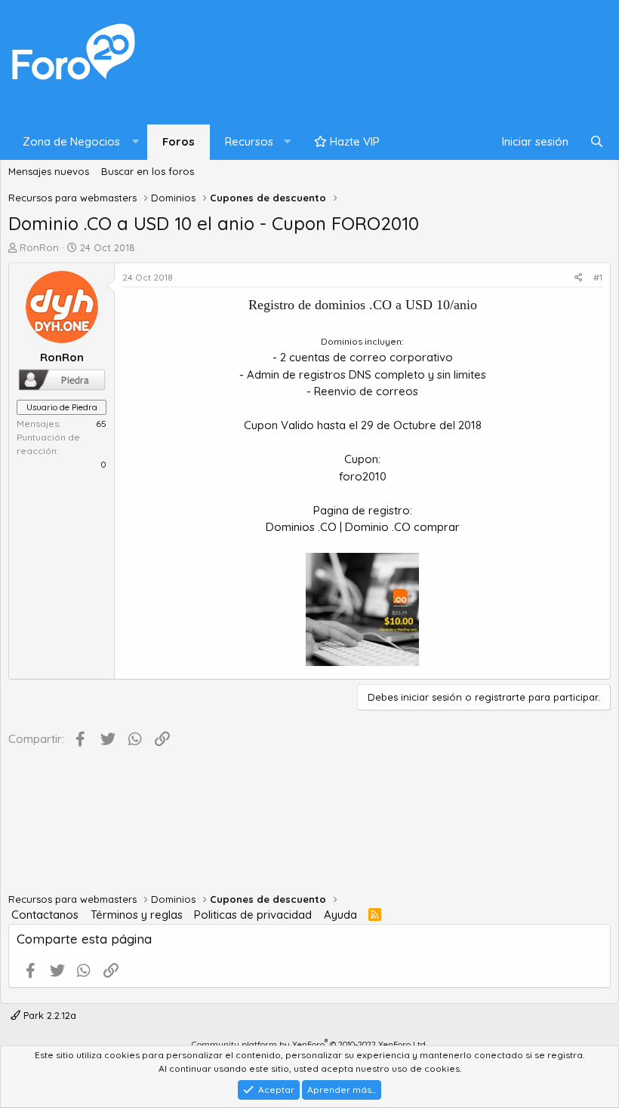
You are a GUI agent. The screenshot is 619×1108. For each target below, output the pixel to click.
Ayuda (340, 914)
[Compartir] (578, 278)
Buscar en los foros (147, 171)
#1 (597, 277)
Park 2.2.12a (48, 1015)
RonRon (39, 247)
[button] (77, 142)
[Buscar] (596, 142)
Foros (178, 141)
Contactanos (45, 914)
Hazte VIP (353, 141)
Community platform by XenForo (309, 1044)
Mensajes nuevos (48, 171)
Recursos (249, 141)
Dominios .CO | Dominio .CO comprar (363, 527)
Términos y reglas (137, 914)
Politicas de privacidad (253, 914)
